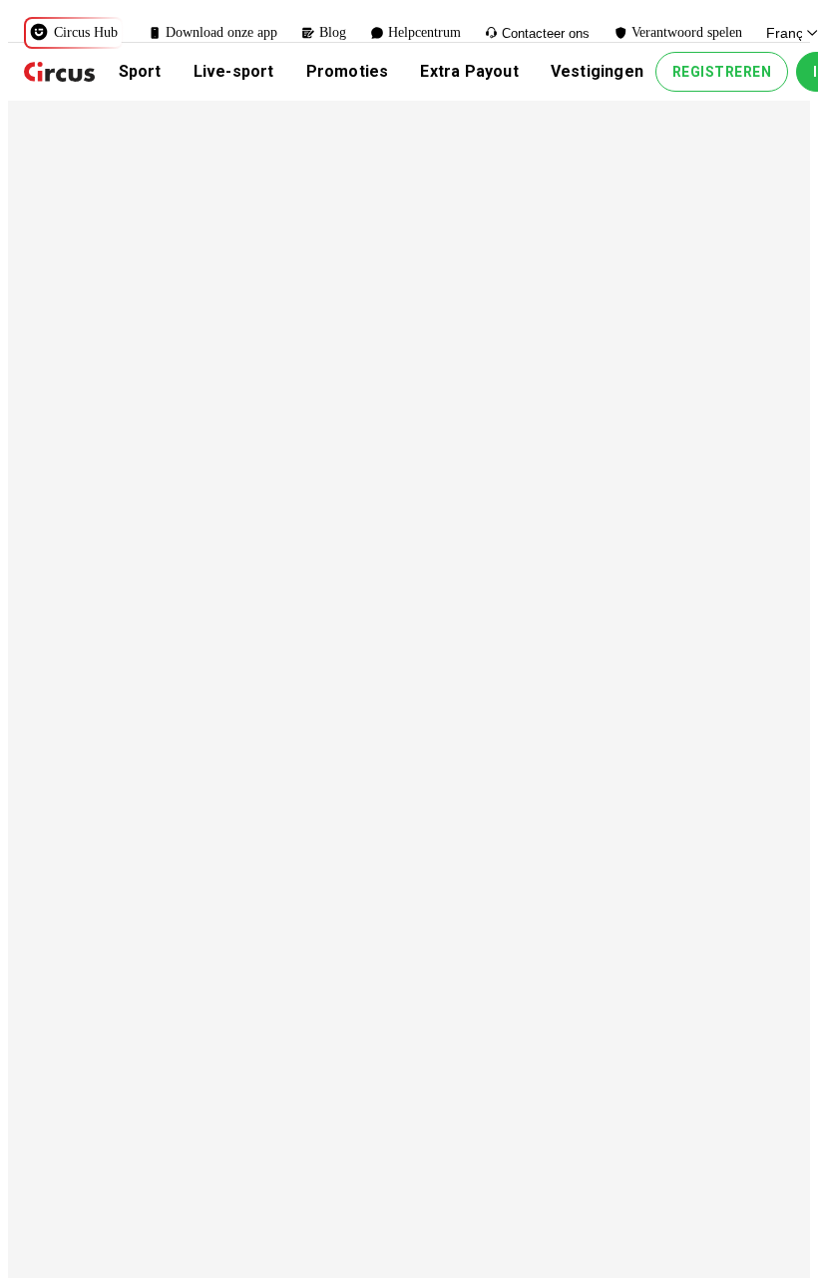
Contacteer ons (546, 33)
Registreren (722, 72)
